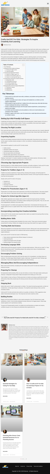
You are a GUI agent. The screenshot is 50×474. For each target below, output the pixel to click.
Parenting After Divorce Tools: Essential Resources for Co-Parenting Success (11, 437)
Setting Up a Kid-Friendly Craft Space (12, 68)
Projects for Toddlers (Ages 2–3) (12, 74)
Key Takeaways (7, 66)
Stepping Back (9, 88)
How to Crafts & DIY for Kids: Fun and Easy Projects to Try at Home (35, 385)
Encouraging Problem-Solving (11, 84)
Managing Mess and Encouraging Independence (14, 85)
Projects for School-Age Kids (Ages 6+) (13, 77)
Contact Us (22, 466)
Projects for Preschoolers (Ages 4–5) (13, 75)
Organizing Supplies (10, 71)
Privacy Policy (29, 466)
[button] (48, 4)
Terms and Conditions (38, 466)
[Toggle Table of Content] (22, 65)
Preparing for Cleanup (10, 87)
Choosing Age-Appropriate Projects (11, 72)
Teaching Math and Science (11, 81)
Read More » (5, 396)
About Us (17, 466)
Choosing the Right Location (11, 69)
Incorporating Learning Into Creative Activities (13, 78)
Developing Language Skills (11, 82)
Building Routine (9, 90)
